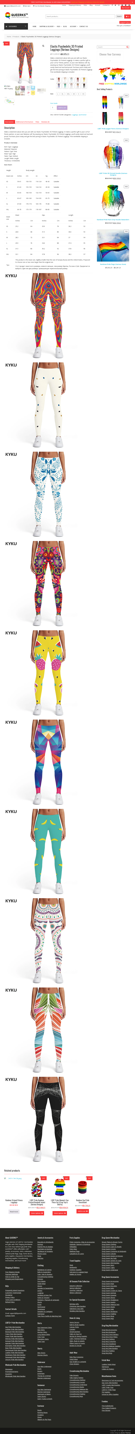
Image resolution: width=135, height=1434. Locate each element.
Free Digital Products (109, 1408)
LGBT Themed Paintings (78, 1339)
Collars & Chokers (108, 1369)
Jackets (39, 1291)
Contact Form (10, 1316)
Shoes (39, 1417)
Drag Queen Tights (108, 1268)
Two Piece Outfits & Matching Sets (49, 1316)
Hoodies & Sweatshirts (45, 1288)
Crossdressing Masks (77, 1387)
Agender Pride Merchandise (14, 1343)
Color (52, 79)
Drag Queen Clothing (109, 1244)
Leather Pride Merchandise (14, 1353)
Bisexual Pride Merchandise (14, 1332)
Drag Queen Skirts (108, 1265)
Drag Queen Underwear (110, 1270)
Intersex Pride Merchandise (14, 1339)
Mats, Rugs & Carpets (77, 1341)
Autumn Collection (76, 1286)
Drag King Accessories (109, 1330)
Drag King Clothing (108, 1339)
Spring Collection (75, 1288)
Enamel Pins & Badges (45, 1247)
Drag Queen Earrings (109, 1293)
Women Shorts (42, 1355)
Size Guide (53, 103)
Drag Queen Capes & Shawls (112, 1247)
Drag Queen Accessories (110, 1281)
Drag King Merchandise (110, 1348)
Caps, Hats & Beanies (44, 1274)
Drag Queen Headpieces (110, 1300)
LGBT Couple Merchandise (111, 1385)
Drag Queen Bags (108, 1284)
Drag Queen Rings (108, 1316)
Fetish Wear (41, 1284)
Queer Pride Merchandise (14, 1336)
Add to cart (62, 108)
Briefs (39, 1369)
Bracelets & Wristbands (45, 1242)
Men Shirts (41, 1330)
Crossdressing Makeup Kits (79, 1389)
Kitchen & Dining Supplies (78, 1336)
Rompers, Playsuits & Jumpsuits (48, 1300)
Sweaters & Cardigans (45, 1311)
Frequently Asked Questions (14, 1290)
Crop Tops (41, 1337)
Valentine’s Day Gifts (77, 1309)
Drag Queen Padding (109, 1314)
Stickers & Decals (76, 1346)
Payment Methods (11, 1274)
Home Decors (74, 1322)
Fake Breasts (74, 1375)
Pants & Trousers (43, 1298)
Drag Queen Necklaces (109, 1311)
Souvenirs (8, 1374)
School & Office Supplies (110, 1394)
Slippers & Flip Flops (44, 1419)
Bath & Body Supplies (77, 1325)
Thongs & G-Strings (44, 1376)
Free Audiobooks (107, 1406)
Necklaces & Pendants (45, 1251)
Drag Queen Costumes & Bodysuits (114, 1251)
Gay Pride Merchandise (13, 1327)
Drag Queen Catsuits (109, 1254)
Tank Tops (41, 1341)
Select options (36, 1213)
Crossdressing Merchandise (79, 1392)
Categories (13, 26)
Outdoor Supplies (75, 1270)
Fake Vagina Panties (76, 1378)
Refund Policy (10, 1302)
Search (119, 16)
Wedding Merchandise (77, 1311)
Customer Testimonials (13, 1293)
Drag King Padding (108, 1351)
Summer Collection (76, 1290)
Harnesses (105, 1367)
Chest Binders (74, 1364)
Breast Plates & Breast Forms (112, 1242)
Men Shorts (41, 1353)
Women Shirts (42, 1332)
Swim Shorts (41, 1396)
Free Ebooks (106, 1410)
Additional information (24, 122)
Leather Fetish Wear (109, 1364)
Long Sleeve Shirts (43, 1335)
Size (51, 94)
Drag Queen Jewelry (108, 1302)
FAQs (85, 5)
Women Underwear (44, 1378)
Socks (39, 1305)
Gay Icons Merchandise (110, 1383)
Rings (39, 1256)
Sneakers (40, 1415)
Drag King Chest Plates (109, 1337)
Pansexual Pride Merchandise (15, 1357)
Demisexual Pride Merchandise (15, 1350)
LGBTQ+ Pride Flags (109, 1390)
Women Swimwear (43, 1392)
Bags (71, 1265)
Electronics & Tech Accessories (112, 1380)
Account (97, 5)
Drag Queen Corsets (109, 1249)
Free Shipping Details (12, 1272)
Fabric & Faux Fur (76, 1334)
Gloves (39, 1286)
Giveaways (9, 1369)
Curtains (72, 1329)
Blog (91, 5)
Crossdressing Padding (77, 1394)
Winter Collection (75, 1293)
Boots (39, 1410)
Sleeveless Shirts (43, 1339)
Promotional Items (11, 1372)
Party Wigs (73, 1249)
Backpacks (73, 1267)
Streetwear (41, 1309)
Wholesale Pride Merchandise (15, 1376)
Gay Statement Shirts (44, 1328)
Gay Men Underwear (44, 1366)
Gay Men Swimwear (44, 1390)
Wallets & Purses (75, 1274)
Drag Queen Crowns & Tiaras (112, 1291)
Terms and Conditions (12, 1300)
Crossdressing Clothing (45, 1277)
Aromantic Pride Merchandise (15, 1346)
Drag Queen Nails (108, 1309)
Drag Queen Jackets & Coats (111, 1261)
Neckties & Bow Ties (44, 1295)
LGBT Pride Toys (107, 1387)
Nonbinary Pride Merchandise (15, 1355)
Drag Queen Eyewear (109, 1295)
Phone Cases (41, 1254)
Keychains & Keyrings (44, 1249)
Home (64, 5)
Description (9, 122)
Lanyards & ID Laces (77, 1254)
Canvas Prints (74, 1327)
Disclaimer (8, 1295)
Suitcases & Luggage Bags (79, 1272)
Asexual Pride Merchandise (14, 1341)
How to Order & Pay (12, 1277)
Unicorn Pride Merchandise (14, 1360)
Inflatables (73, 1247)
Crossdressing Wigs (76, 1396)
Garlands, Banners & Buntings (80, 1244)
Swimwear (41, 1314)
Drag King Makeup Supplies (111, 1346)
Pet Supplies (106, 1392)
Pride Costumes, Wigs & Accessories (82, 1242)
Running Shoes (42, 1413)
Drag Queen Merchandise (110, 1263)
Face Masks (41, 1281)
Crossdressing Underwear (78, 1385)
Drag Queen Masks (108, 1307)
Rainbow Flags (75, 1251)
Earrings (40, 1244)
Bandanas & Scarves (44, 1270)
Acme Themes (126, 1433)
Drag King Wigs (107, 1353)
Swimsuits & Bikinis (44, 1394)
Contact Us (106, 5)
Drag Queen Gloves (108, 1298)
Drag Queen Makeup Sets (110, 1305)
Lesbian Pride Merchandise (14, 1329)
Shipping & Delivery (75, 5)
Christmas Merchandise (78, 1306)
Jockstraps (41, 1373)
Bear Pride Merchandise (13, 1348)
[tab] (9, 122)
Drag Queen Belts (108, 1288)
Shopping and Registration (14, 1279)
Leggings (75, 115)
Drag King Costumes (109, 1341)
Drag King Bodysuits (109, 1332)
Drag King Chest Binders (110, 1335)
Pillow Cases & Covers (77, 1343)
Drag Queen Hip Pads (109, 1258)
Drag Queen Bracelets (109, 1286)
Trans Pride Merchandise (13, 1334)
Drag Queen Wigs (108, 1318)
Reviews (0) (45, 122)
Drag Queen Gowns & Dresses (112, 1256)
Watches (40, 1258)
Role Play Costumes (76, 1357)
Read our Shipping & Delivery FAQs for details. (88, 2)
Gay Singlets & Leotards (78, 1362)
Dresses (40, 1279)
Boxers (39, 1371)
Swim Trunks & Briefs (44, 1399)
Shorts (39, 1302)
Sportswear (82, 115)
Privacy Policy (10, 1297)
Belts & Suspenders (44, 1272)
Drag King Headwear (109, 1344)
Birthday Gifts (74, 1304)
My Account (125, 8)
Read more (14, 1212)
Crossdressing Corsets (77, 1382)
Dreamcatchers (75, 1332)
